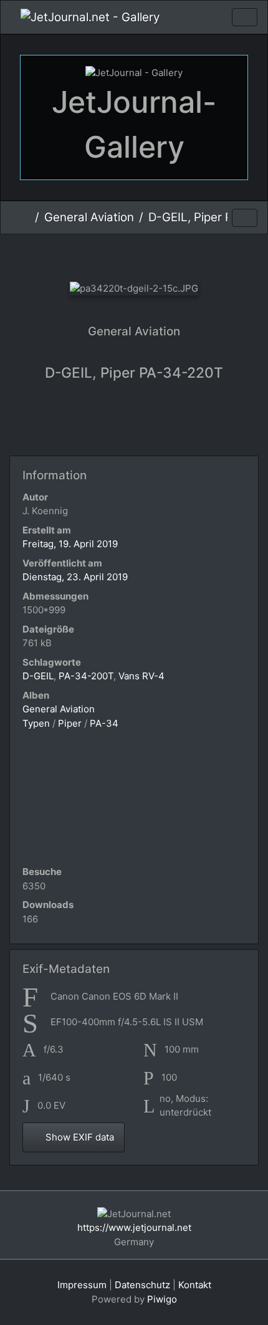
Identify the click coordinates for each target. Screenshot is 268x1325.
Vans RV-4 (141, 676)
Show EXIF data (78, 1137)
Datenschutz (142, 1285)
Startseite (25, 217)
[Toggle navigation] (244, 17)
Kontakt (194, 1285)
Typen (36, 723)
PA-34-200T (86, 676)
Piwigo (162, 1299)
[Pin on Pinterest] (184, 423)
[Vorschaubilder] (113, 255)
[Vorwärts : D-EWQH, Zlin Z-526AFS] (197, 255)
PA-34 (104, 723)
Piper (70, 723)
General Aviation (89, 217)
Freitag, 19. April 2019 (70, 544)
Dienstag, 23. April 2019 (75, 577)
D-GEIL (38, 676)
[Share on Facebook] (137, 423)
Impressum (82, 1285)
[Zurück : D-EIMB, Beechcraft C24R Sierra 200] (71, 255)
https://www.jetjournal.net (134, 1227)
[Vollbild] (155, 255)
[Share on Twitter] (87, 423)
